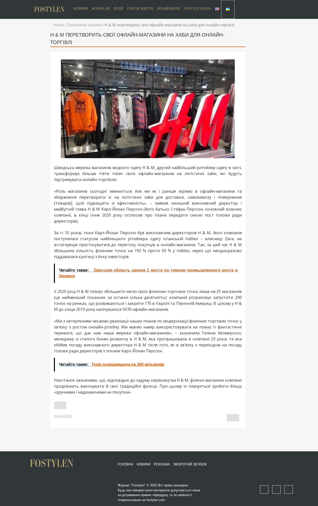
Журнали (101, 8)
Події (118, 8)
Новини (80, 8)
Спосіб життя (140, 8)
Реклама (162, 464)
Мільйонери (168, 8)
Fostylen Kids (197, 8)
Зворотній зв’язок (190, 464)
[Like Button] (60, 405)
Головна (125, 464)
